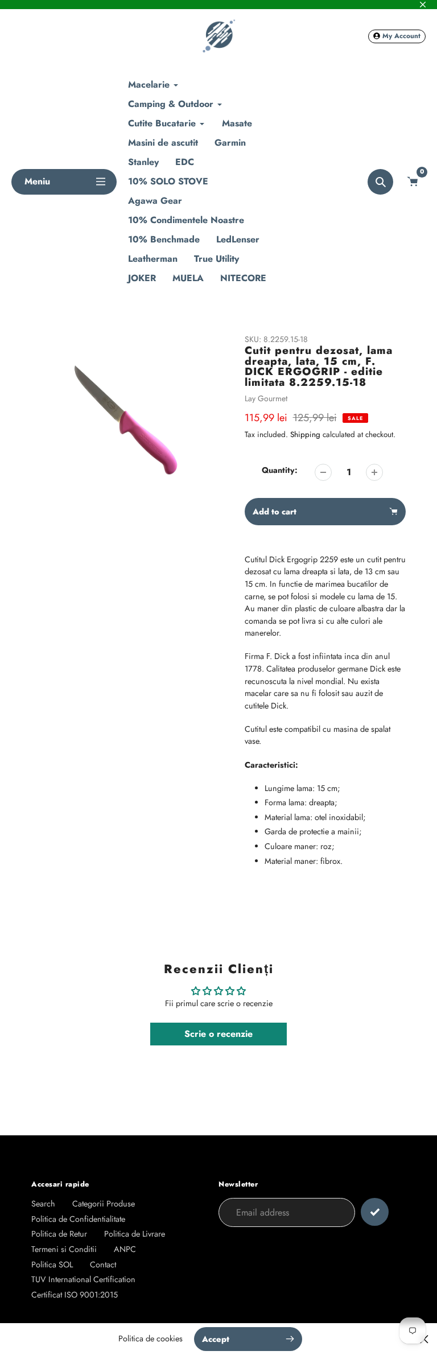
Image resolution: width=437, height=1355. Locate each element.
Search (43, 1203)
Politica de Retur (59, 1233)
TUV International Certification (83, 1279)
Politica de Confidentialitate (78, 1219)
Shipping (305, 434)
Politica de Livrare (134, 1233)
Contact (103, 1264)
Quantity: (280, 470)
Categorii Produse (103, 1203)
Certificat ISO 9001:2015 (74, 1294)
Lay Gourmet (266, 398)
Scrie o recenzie (218, 1033)
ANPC (125, 1249)
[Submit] (375, 1212)
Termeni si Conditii (64, 1249)
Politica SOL (52, 1264)
